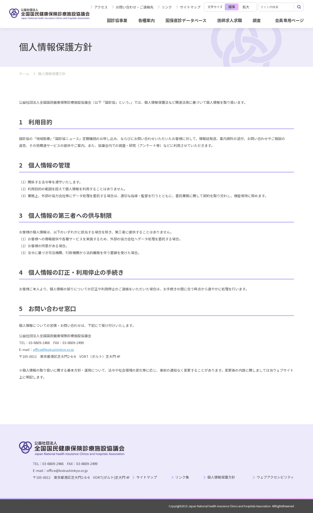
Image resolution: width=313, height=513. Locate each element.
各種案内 (146, 20)
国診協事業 (117, 20)
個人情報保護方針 (221, 477)
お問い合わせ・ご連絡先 (135, 7)
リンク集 (182, 477)
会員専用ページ (289, 20)
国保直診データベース (185, 20)
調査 (257, 20)
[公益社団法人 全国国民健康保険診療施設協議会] (49, 13)
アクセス (101, 7)
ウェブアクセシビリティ (275, 477)
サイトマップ (190, 7)
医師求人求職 (229, 20)
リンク (167, 7)
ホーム (24, 74)
